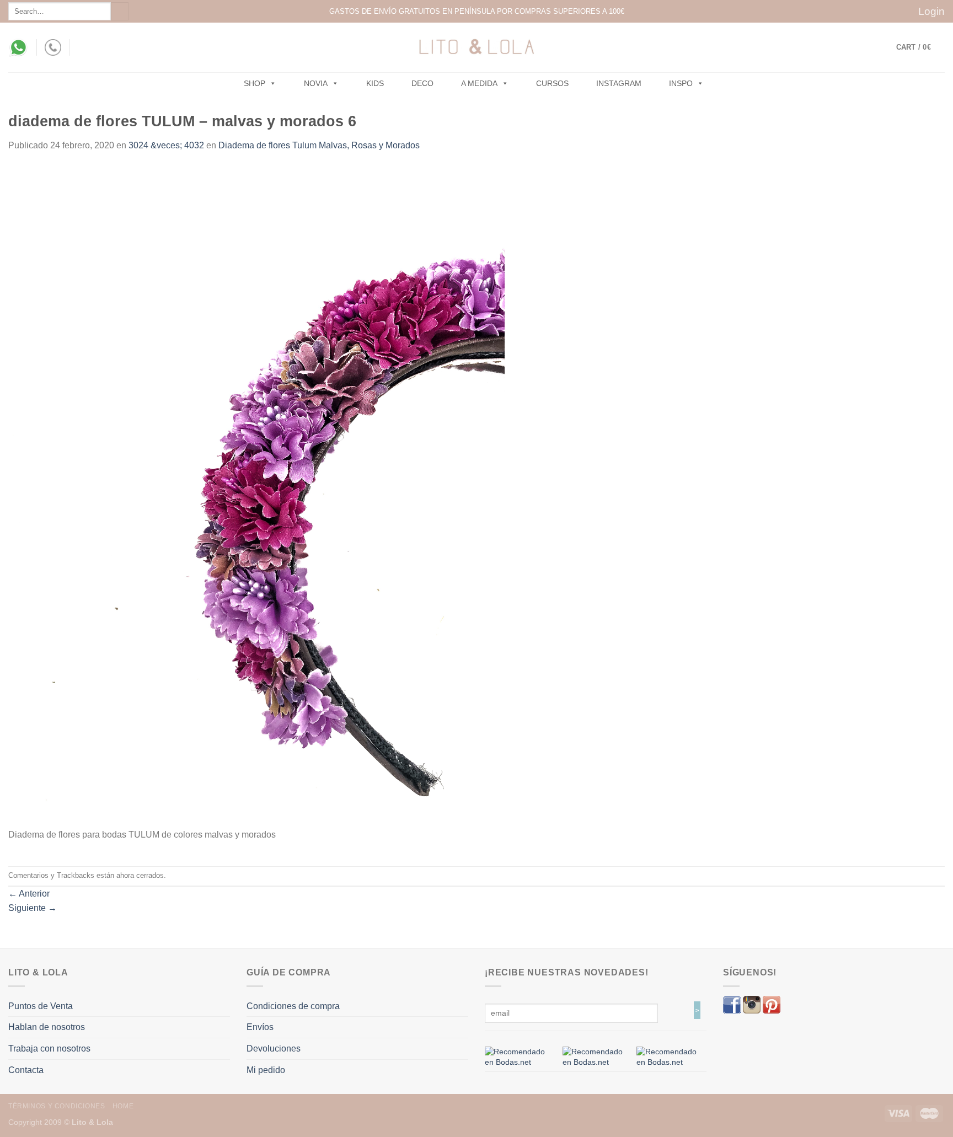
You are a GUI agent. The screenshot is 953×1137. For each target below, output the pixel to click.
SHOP (254, 83)
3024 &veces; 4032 (166, 145)
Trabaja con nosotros (49, 1048)
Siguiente (32, 908)
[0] (520, 1056)
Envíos (260, 1027)
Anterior (29, 893)
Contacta (26, 1070)
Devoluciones (274, 1048)
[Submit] (120, 11)
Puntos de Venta (40, 1006)
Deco (422, 83)
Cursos (552, 83)
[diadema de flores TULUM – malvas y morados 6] (256, 496)
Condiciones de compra (293, 1006)
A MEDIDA (479, 83)
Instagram (618, 83)
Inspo (681, 83)
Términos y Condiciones (56, 1106)
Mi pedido (266, 1070)
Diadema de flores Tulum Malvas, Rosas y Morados (319, 145)
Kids (375, 83)
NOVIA (316, 83)
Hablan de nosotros (46, 1027)
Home (123, 1106)
